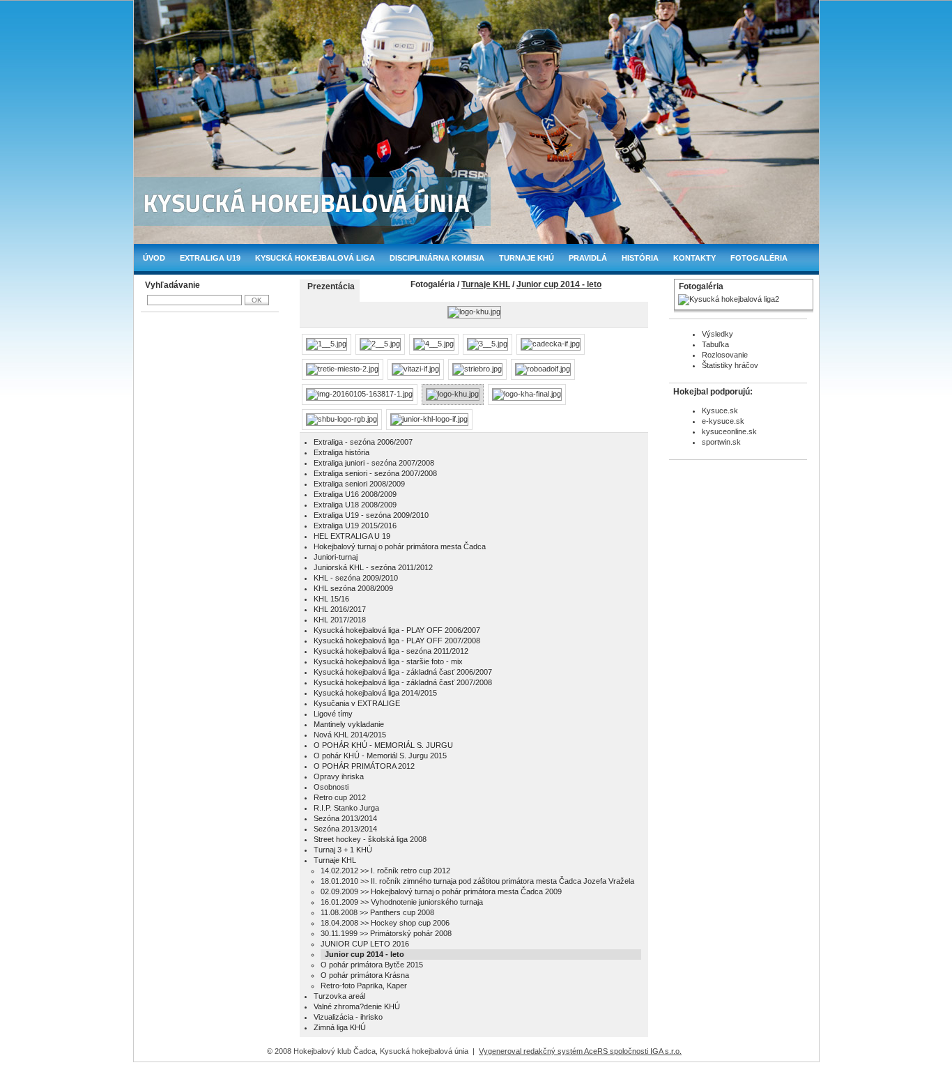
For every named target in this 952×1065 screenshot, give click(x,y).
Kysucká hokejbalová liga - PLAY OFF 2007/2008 (397, 640)
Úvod (154, 258)
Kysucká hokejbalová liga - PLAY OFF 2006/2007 (397, 630)
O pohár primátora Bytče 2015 (372, 964)
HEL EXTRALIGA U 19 (352, 536)
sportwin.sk (721, 442)
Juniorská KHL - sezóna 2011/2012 (373, 567)
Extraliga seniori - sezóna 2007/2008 (375, 473)
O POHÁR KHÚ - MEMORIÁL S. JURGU (383, 745)
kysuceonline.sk (729, 431)
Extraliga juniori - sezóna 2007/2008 (374, 463)
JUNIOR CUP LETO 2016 (365, 944)
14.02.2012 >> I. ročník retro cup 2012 (385, 870)
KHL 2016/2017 (340, 609)
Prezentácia (331, 286)
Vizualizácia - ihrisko (348, 1017)
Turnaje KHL (485, 284)
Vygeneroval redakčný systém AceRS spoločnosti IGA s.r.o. (580, 1051)
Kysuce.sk (720, 410)
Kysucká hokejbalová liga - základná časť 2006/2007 (403, 672)
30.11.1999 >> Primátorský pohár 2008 (386, 933)
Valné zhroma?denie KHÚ (357, 1006)
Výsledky (717, 334)
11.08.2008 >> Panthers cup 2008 (377, 912)
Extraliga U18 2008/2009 (355, 504)
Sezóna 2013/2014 (345, 818)
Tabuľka (715, 344)
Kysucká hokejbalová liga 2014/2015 (375, 693)
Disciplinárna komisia (437, 258)
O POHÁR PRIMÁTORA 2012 (364, 766)
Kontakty (694, 258)
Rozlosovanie (725, 355)
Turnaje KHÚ (526, 258)
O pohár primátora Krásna (365, 975)
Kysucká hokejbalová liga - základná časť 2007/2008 (403, 682)
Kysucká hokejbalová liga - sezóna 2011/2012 (391, 651)
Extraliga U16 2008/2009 (355, 494)
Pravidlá (588, 258)
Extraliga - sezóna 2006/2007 (363, 442)
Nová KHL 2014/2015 (350, 734)
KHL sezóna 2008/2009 (353, 588)
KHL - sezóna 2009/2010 (356, 578)
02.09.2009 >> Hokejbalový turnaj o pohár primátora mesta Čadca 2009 (441, 891)
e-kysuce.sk (723, 421)
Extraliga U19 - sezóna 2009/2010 (371, 515)
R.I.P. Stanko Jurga (346, 808)
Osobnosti (331, 787)
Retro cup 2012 (340, 797)
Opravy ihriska (339, 776)
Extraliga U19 (210, 258)
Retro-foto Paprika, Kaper (364, 985)
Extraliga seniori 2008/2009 (359, 484)
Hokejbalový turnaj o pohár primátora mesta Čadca (400, 546)
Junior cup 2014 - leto (558, 284)
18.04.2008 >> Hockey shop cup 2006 (385, 923)
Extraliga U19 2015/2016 (355, 525)
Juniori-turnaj (336, 557)
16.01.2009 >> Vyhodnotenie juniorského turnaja (402, 902)
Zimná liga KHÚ (340, 1027)
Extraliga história (341, 452)
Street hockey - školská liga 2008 (370, 839)
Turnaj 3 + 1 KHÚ (343, 849)
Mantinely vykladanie (349, 724)
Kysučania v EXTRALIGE (357, 703)
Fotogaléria (759, 258)
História (640, 258)
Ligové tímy (333, 714)
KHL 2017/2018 (340, 619)
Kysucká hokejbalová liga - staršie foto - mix (388, 661)
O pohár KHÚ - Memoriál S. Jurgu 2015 (380, 755)
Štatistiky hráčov (730, 365)
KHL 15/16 (331, 599)
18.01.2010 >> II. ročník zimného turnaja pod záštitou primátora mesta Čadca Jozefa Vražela (477, 881)
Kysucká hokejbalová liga (315, 258)
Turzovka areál (339, 996)
